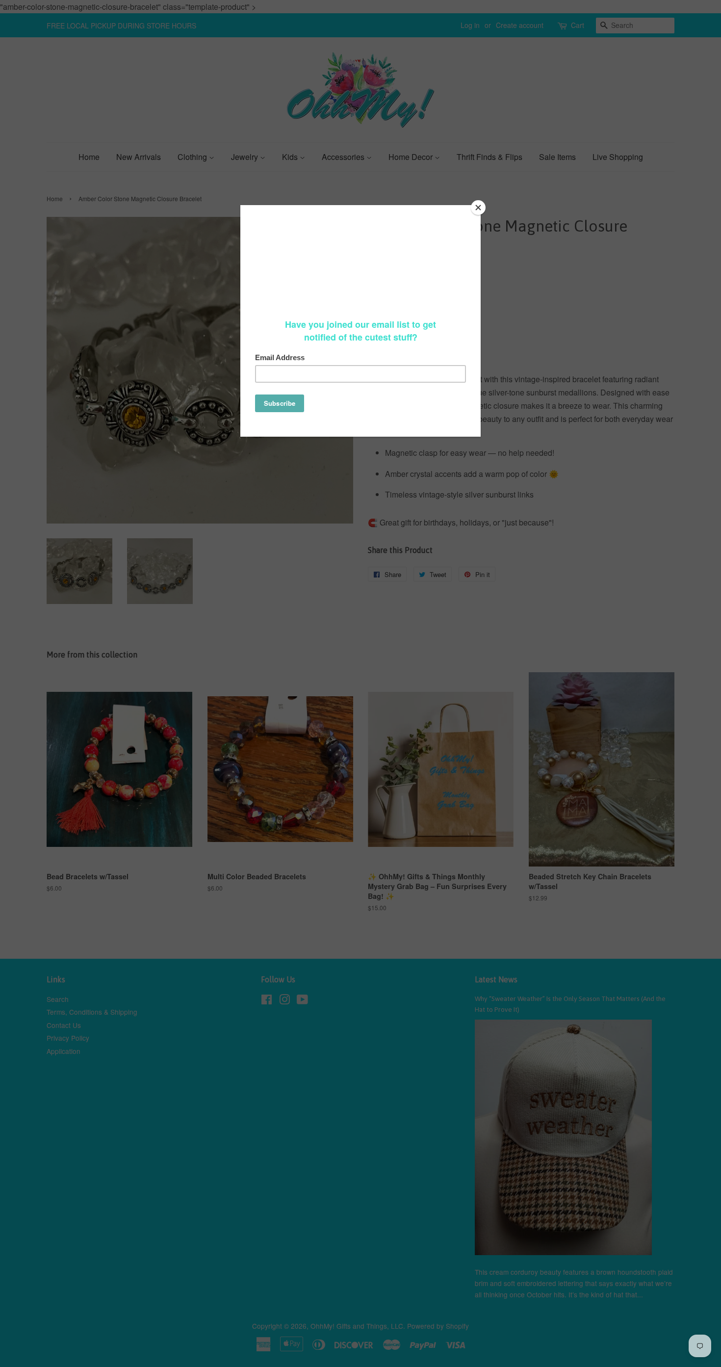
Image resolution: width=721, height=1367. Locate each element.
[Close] (478, 207)
